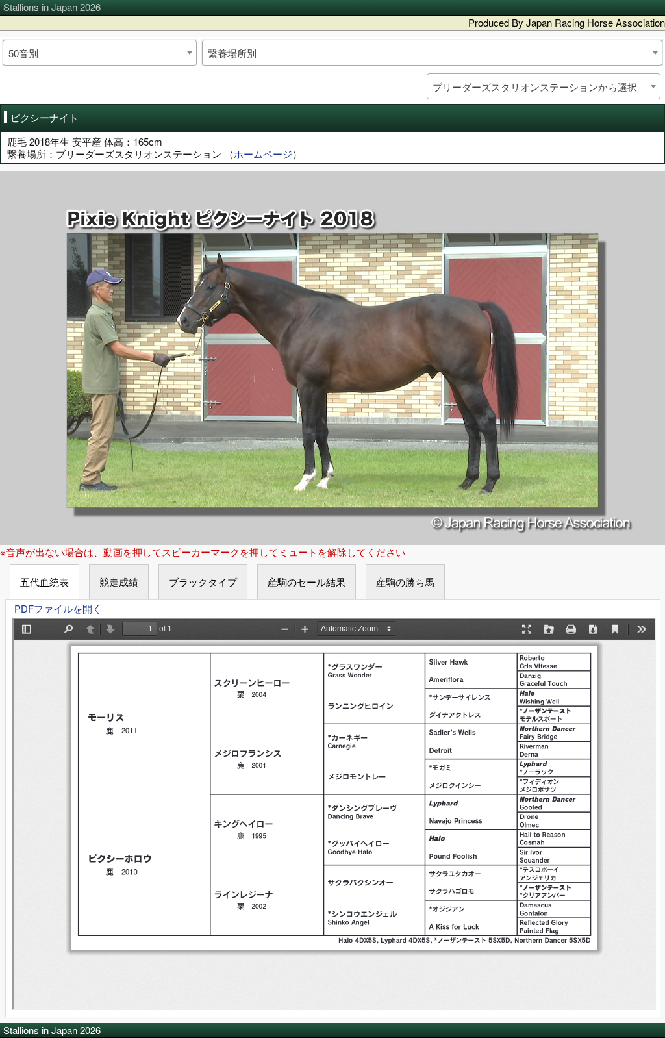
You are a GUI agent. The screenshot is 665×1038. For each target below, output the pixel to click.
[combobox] (100, 53)
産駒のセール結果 (306, 582)
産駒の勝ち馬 (405, 582)
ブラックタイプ (203, 582)
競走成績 (118, 582)
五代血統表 (44, 582)
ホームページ (263, 153)
